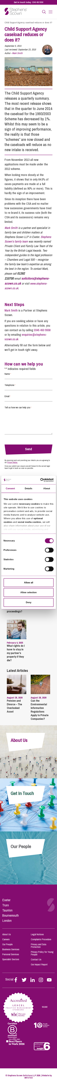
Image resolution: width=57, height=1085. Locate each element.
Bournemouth (10, 915)
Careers (6, 939)
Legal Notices (37, 934)
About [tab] (46, 488)
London (7, 920)
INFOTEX (28, 1077)
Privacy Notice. (12, 462)
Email (7, 396)
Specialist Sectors (10, 959)
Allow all (28, 582)
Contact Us (36, 959)
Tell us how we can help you (18, 407)
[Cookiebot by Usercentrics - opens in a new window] (41, 480)
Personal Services (10, 954)
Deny (28, 602)
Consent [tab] (10, 488)
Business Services (10, 949)
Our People (7, 944)
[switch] (49, 550)
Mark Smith (17, 53)
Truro (5, 905)
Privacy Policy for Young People (42, 953)
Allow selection (28, 592)
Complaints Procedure (41, 939)
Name (8, 373)
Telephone (10, 385)
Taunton (7, 910)
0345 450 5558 (37, 2)
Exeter (6, 900)
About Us (6, 934)
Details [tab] (28, 488)
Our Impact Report (39, 964)
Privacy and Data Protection (38, 946)
